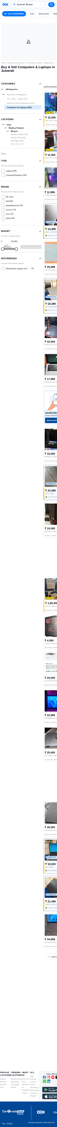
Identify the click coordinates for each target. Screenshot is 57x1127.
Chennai (3, 1085)
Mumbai (3, 1082)
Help (32, 1076)
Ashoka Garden (19, 134)
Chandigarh (15, 1085)
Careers (25, 1093)
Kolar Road (17, 144)
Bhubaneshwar (16, 1079)
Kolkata (2, 1079)
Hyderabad (15, 1082)
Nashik (13, 1087)
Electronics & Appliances (16, 63)
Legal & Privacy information (34, 1084)
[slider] (2, 249)
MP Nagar (17, 141)
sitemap (9, 1124)
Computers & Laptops (34, 63)
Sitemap (33, 1079)
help (3, 1124)
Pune (2, 1087)
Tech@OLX (26, 1090)
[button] (40, 4)
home (3, 63)
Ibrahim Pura (18, 137)
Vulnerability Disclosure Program (34, 1093)
